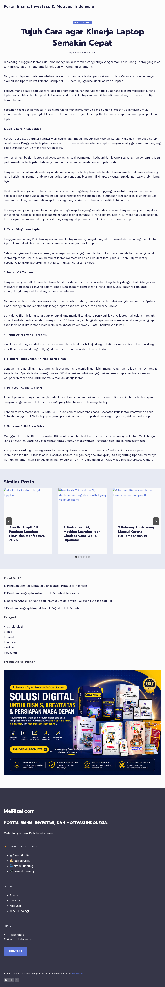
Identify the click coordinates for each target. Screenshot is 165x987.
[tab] (76, 557)
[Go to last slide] (9, 521)
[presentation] (28, 504)
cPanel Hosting (23, 866)
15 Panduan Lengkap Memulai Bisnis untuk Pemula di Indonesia (46, 586)
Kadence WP (77, 974)
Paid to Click (21, 861)
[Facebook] (6, 980)
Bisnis (8, 632)
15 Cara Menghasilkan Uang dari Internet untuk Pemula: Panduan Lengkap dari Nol (58, 601)
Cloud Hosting (21, 855)
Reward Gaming (23, 871)
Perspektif (10, 652)
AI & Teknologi (82, 22)
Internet (9, 637)
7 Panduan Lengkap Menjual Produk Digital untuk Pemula (41, 608)
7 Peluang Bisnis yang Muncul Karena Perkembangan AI (136, 531)
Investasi (10, 642)
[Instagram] (17, 980)
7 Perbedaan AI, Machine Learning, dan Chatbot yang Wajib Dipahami (82, 533)
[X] (11, 980)
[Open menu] (158, 6)
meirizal (76, 52)
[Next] (156, 521)
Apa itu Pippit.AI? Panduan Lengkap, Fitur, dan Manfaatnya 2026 (27, 533)
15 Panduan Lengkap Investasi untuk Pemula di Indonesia (41, 593)
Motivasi (9, 647)
